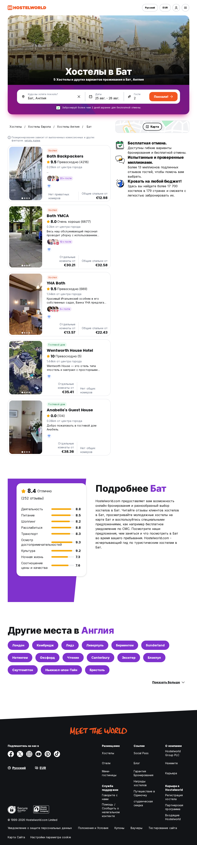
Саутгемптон (22, 670)
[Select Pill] (176, 8)
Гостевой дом (56, 344)
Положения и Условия (93, 828)
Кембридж (45, 645)
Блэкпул (154, 657)
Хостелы (108, 753)
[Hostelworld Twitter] (20, 754)
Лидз (70, 645)
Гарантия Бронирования (143, 773)
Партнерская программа (174, 807)
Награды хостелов (140, 783)
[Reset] (78, 96)
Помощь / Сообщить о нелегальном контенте (111, 810)
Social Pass (141, 753)
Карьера (171, 773)
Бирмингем (125, 645)
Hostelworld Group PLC (173, 753)
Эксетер (128, 657)
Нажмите (171, 763)
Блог (137, 763)
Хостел (52, 150)
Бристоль (97, 670)
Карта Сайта (16, 837)
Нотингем (20, 657)
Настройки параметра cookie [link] (50, 837)
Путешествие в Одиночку (144, 793)
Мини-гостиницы (109, 773)
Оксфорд (47, 657)
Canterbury (100, 657)
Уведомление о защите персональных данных (40, 828)
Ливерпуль (95, 645)
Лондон (18, 645)
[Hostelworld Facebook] (11, 754)
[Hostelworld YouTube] (38, 754)
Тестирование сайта (163, 828)
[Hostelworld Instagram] (29, 754)
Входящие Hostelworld (173, 817)
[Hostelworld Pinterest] (48, 754)
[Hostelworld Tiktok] (57, 754)
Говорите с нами (110, 797)
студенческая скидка (143, 803)
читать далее (32, 140)
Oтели (106, 763)
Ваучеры (137, 828)
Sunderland (155, 645)
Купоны (119, 828)
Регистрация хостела (174, 797)
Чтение (73, 657)
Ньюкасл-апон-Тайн (61, 670)
